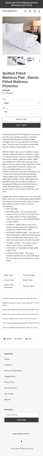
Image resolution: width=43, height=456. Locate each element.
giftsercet (9, 11)
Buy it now (21, 125)
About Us (7, 399)
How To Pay (8, 394)
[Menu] (39, 11)
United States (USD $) (21, 434)
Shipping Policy (9, 376)
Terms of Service (10, 388)
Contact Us (8, 365)
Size (3, 108)
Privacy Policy (9, 382)
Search (7, 359)
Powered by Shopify (27, 448)
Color (4, 99)
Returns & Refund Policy (13, 371)
